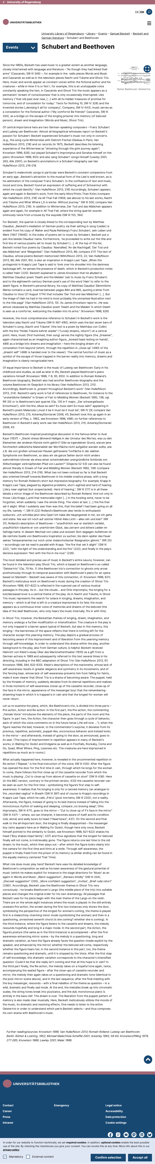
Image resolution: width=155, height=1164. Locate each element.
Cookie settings (116, 1122)
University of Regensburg (24, 2)
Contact (8, 1105)
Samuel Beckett (120, 33)
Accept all (140, 1157)
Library (91, 33)
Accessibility (114, 1111)
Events (102, 33)
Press (6, 1116)
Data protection (116, 1116)
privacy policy (11, 1149)
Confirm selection (108, 1157)
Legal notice (114, 1105)
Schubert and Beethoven (83, 37)
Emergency (61, 1105)
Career (7, 1111)
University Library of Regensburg (62, 33)
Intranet (8, 1122)
